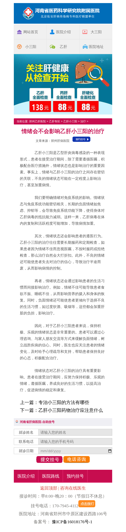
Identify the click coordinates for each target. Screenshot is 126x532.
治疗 (83, 121)
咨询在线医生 (73, 488)
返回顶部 (48, 488)
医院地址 (96, 47)
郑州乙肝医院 (37, 121)
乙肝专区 (54, 121)
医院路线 (50, 476)
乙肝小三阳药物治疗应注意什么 (70, 410)
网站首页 (30, 32)
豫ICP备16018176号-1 (71, 521)
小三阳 (30, 47)
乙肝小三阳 (70, 121)
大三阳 (96, 32)
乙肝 (63, 47)
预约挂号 (75, 476)
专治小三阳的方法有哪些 (63, 402)
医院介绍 (63, 32)
